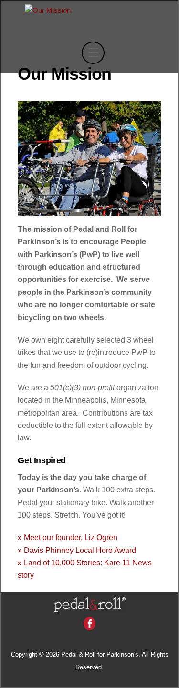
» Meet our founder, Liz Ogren (67, 537)
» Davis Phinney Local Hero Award (77, 550)
